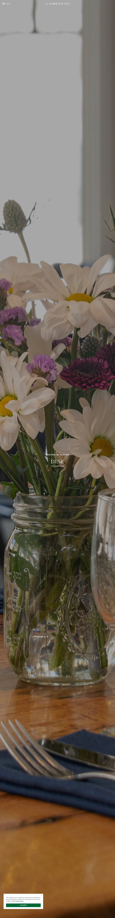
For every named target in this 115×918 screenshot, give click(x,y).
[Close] (41, 895)
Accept (23, 905)
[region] (23, 901)
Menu (5, 3)
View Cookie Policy (18, 901)
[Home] (57, 4)
